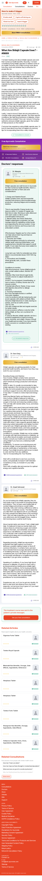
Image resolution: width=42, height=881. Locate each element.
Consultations (20, 6)
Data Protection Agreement (11, 827)
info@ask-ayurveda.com (10, 861)
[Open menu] (3, 2)
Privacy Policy (7, 806)
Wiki (3, 797)
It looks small (7, 17)
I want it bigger (22, 21)
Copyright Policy (7, 825)
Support (4, 800)
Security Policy (7, 835)
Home (3, 38)
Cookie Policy (6, 814)
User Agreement (7, 811)
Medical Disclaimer (8, 816)
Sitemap (4, 864)
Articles (4, 795)
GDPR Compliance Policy (11, 819)
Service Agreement (8, 838)
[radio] (3, 643)
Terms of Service (8, 808)
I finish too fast (8, 21)
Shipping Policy (7, 846)
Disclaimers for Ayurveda (10, 830)
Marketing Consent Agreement (12, 833)
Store (38, 6)
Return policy (6, 848)
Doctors (30, 6)
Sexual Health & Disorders (28, 38)
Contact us (5, 857)
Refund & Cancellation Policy (12, 851)
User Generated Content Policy (13, 843)
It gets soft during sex (23, 17)
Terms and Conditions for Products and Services (19, 840)
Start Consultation (21, 33)
